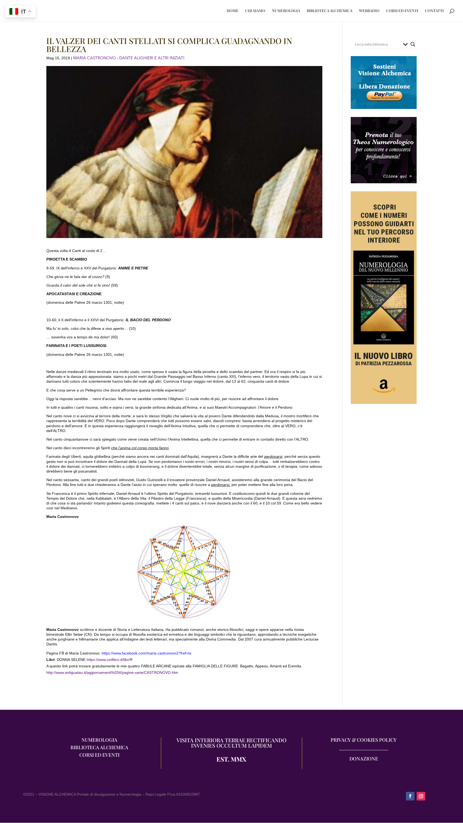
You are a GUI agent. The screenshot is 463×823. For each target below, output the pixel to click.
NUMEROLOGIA (286, 11)
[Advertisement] (384, 510)
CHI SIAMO (255, 11)
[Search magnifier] (413, 44)
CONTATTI (434, 11)
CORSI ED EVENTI (402, 11)
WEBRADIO (369, 11)
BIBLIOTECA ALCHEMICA (329, 11)
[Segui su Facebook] (410, 796)
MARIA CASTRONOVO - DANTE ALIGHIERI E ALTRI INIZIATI (128, 58)
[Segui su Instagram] (421, 796)
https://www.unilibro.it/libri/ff (108, 659)
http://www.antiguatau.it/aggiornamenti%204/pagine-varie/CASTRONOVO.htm (112, 672)
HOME (232, 11)
